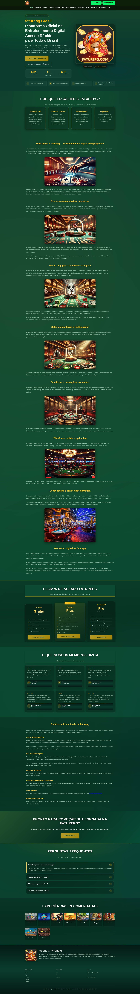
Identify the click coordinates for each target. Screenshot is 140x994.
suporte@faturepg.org (95, 793)
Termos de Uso (90, 975)
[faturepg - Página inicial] (27, 3)
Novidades (94, 7)
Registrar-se (70, 836)
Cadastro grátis (102, 7)
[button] (70, 865)
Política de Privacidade (92, 972)
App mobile (81, 7)
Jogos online (38, 7)
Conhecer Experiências (38, 64)
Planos (87, 7)
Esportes (51, 7)
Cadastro (58, 975)
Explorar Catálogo (37, 58)
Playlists (57, 7)
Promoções (73, 7)
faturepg (56, 951)
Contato (58, 977)
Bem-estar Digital (91, 977)
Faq (109, 7)
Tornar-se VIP (101, 637)
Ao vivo (45, 7)
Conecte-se (108, 3)
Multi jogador (65, 7)
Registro (96, 3)
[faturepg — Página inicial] (31, 955)
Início (31, 7)
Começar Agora (39, 637)
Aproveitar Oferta (68, 636)
